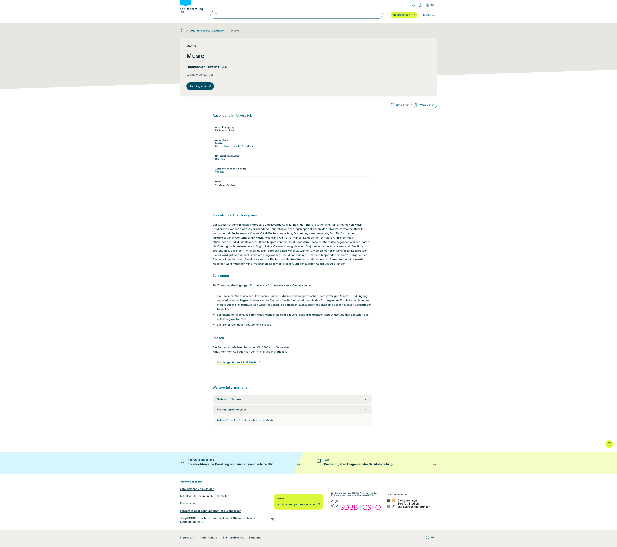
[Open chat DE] (609, 444)
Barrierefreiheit (233, 537)
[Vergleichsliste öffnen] (420, 5)
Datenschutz (208, 537)
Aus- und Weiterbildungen (207, 30)
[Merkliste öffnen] (413, 5)
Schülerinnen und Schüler (197, 489)
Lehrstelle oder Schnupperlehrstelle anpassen (210, 511)
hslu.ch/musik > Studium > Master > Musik (245, 420)
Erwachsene (188, 503)
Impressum (187, 537)
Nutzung (255, 537)
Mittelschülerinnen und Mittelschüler (204, 496)
